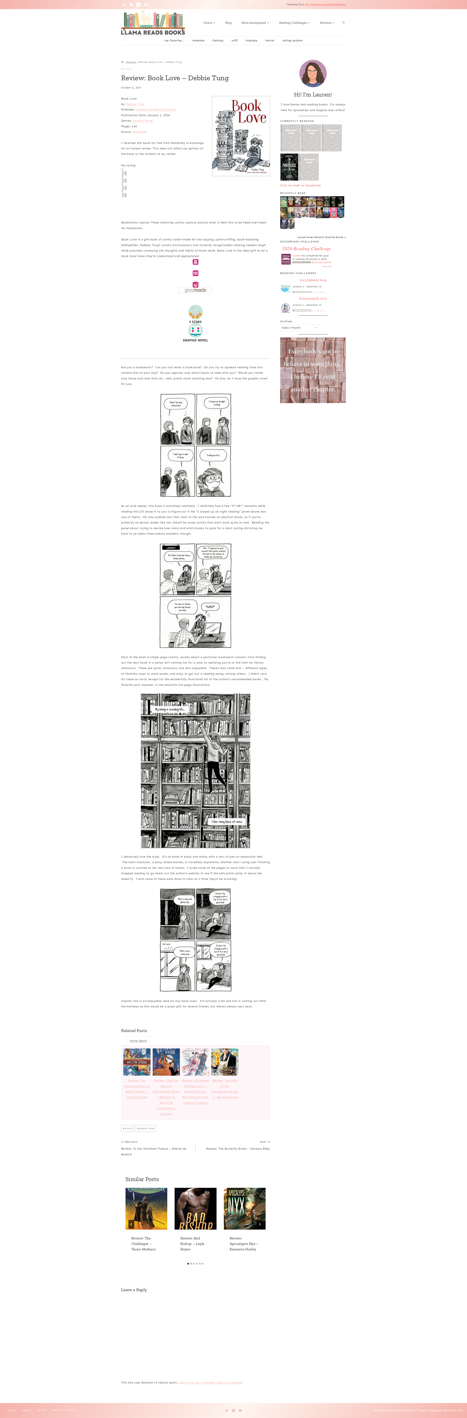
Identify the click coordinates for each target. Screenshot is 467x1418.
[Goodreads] (138, 4)
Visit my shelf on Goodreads (300, 185)
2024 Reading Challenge (306, 248)
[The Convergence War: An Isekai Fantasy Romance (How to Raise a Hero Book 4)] (326, 202)
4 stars (127, 1128)
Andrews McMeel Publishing (156, 109)
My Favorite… (174, 40)
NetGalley (140, 132)
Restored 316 (453, 1410)
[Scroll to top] (459, 1404)
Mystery (251, 40)
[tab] (188, 1264)
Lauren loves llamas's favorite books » (321, 237)
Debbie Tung (135, 104)
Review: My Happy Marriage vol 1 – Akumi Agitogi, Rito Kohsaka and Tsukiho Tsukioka (195, 1091)
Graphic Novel (143, 120)
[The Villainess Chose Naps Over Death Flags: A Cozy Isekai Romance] (290, 213)
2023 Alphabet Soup (313, 280)
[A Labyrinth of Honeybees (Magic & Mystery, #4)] (283, 201)
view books (327, 266)
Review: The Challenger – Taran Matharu (143, 1243)
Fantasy (218, 40)
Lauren (296, 255)
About (27, 1410)
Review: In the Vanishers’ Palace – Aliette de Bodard (153, 1148)
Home (12, 1410)
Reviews (126, 69)
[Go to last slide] (131, 1224)
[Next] (260, 1224)
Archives (286, 321)
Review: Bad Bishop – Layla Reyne (192, 1243)
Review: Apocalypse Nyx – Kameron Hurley (244, 1243)
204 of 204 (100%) (321, 262)
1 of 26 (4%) (318, 292)
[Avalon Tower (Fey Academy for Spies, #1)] (290, 223)
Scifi (235, 40)
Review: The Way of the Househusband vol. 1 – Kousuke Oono (224, 1089)
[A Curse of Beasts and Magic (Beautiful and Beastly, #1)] (326, 212)
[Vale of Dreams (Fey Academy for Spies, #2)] (283, 223)
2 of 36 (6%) (318, 310)
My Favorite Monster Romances (326, 4)
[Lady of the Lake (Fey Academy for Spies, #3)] (340, 212)
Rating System (292, 40)
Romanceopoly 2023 (313, 298)
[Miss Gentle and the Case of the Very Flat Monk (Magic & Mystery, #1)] (312, 201)
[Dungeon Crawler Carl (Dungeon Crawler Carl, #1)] (319, 202)
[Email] (146, 4)
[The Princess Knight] (312, 212)
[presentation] (146, 1209)
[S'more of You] (333, 212)
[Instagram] (131, 4)
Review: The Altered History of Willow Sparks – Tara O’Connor (137, 1089)
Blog (228, 23)
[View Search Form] (343, 22)
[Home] (122, 62)
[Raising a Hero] (298, 213)
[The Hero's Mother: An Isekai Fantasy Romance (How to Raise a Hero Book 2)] (340, 202)
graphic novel (145, 1128)
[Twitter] (124, 4)
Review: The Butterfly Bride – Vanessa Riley (238, 1145)
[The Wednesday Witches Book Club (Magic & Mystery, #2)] (298, 201)
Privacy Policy (63, 1410)
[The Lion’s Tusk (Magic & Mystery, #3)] (290, 201)
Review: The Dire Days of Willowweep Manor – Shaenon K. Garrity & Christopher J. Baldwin (166, 1097)
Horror (269, 40)
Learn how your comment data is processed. (210, 1382)
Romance (198, 40)
